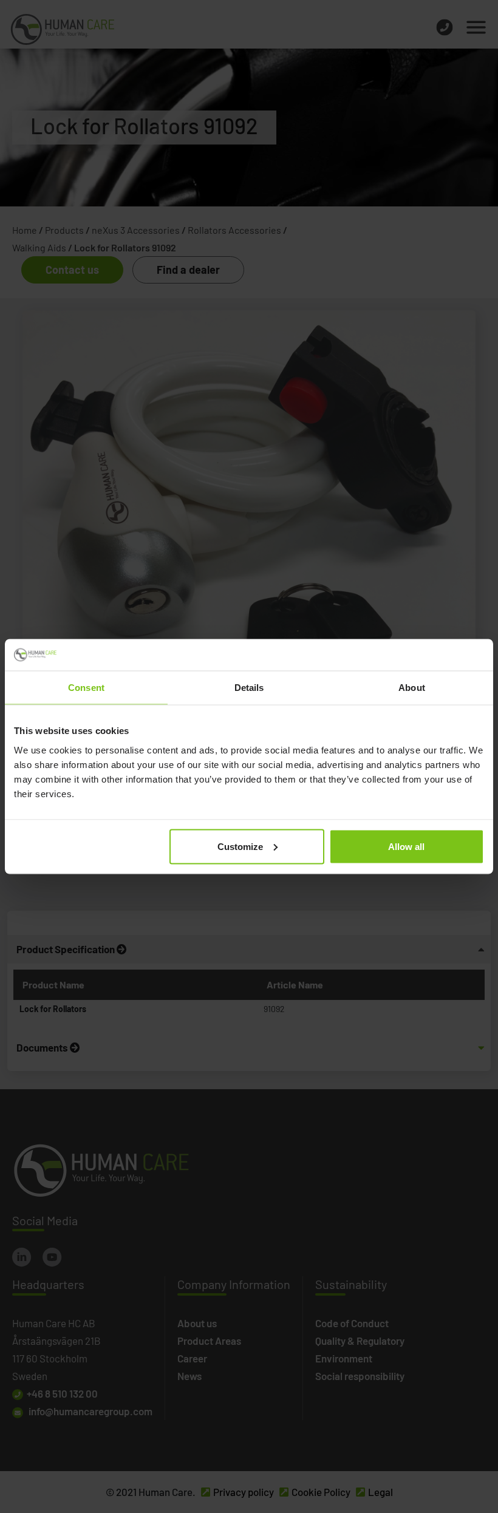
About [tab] (411, 687)
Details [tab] (249, 687)
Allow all (406, 846)
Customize (240, 846)
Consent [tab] (86, 687)
